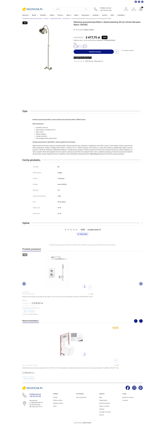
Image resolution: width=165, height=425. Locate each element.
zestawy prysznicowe (55, 18)
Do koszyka (30, 311)
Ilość (75, 43)
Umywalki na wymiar (105, 412)
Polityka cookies (57, 400)
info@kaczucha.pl (105, 8)
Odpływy (101, 409)
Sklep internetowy (82, 422)
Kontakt (55, 397)
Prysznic (46, 18)
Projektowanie (103, 400)
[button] (89, 9)
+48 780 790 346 (105, 10)
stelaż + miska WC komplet (30, 365)
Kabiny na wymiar (104, 406)
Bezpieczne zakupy (128, 397)
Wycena (101, 415)
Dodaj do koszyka (95, 52)
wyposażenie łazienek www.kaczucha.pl (32, 18)
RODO (55, 406)
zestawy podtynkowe (28, 294)
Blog (100, 397)
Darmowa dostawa (104, 403)
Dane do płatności (81, 397)
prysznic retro (66, 18)
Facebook (125, 400)
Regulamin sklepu (58, 403)
